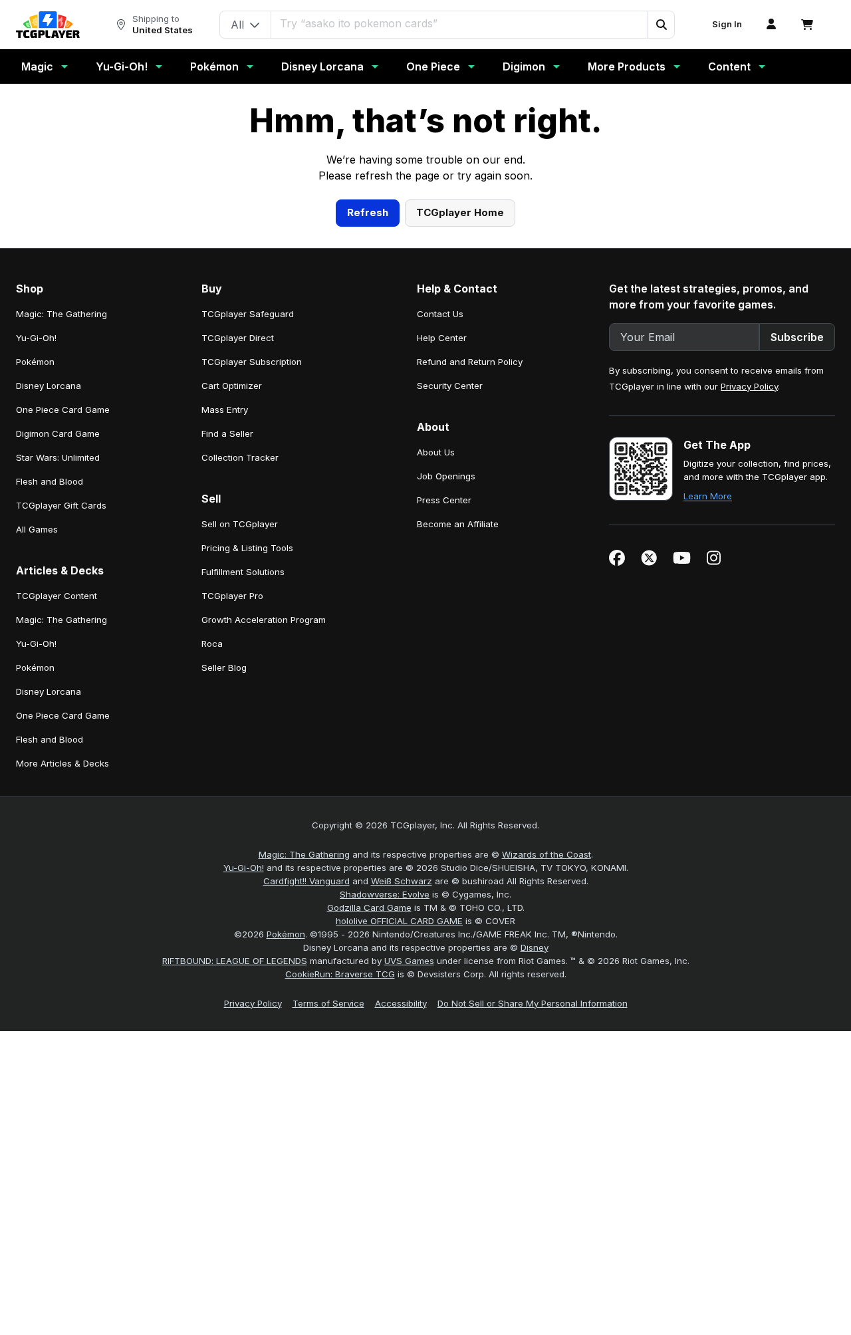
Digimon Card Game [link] (58, 692)
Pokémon (214, 66)
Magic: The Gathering (304, 1113)
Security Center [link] (450, 644)
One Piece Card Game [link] (63, 668)
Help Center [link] (442, 596)
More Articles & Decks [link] (62, 1022)
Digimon (524, 66)
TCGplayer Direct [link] (237, 596)
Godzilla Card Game (369, 1166)
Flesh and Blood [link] (49, 740)
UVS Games (409, 1219)
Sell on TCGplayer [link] (239, 782)
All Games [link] (37, 788)
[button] (661, 24)
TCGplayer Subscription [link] (251, 620)
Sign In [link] (727, 24)
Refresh (367, 471)
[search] (459, 23)
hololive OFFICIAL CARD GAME (399, 1179)
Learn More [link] (707, 754)
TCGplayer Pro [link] (232, 854)
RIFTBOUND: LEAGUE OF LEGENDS (234, 1219)
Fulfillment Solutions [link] (243, 830)
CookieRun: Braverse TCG (340, 1232)
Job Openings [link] (446, 734)
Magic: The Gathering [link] (61, 572)
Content (729, 66)
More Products (627, 66)
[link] (48, 24)
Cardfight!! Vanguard (306, 1139)
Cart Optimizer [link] (231, 644)
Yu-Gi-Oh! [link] (36, 596)
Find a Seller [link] (227, 692)
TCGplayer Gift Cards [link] (61, 764)
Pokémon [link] (35, 620)
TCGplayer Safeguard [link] (247, 572)
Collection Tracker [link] (240, 716)
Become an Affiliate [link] (458, 782)
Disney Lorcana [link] (48, 644)
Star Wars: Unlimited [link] (58, 716)
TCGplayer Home (460, 471)
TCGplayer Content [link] (56, 854)
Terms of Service (328, 1262)
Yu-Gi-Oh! (122, 66)
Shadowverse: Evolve (384, 1153)
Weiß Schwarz (401, 1139)
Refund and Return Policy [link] (470, 620)
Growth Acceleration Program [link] (263, 878)
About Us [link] (436, 710)
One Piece (433, 66)
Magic (37, 66)
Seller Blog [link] (224, 926)
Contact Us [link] (440, 572)
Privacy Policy (749, 645)
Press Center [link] (444, 758)
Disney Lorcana (322, 66)
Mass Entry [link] (224, 668)
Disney (534, 1206)
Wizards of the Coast (546, 1113)
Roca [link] (212, 902)
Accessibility (401, 1262)
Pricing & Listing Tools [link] (247, 806)
